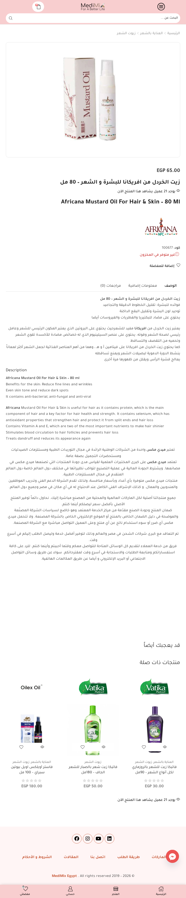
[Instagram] (88, 839)
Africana (13, 408)
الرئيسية (173, 33)
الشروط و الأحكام (37, 857)
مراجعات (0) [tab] (110, 286)
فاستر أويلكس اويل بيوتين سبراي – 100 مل (32, 770)
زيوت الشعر (126, 33)
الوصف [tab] (170, 286)
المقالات (71, 857)
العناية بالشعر (151, 33)
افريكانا (140, 329)
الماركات (159, 857)
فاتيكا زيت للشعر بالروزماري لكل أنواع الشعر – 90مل (154, 770)
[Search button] (11, 18)
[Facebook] (77, 839)
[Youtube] (98, 839)
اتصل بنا (97, 857)
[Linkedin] (109, 839)
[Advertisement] (93, 606)
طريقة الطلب (128, 857)
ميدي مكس (156, 450)
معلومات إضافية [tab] (142, 286)
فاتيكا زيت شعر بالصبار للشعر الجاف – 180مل (93, 770)
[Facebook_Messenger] (172, 856)
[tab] (170, 286)
